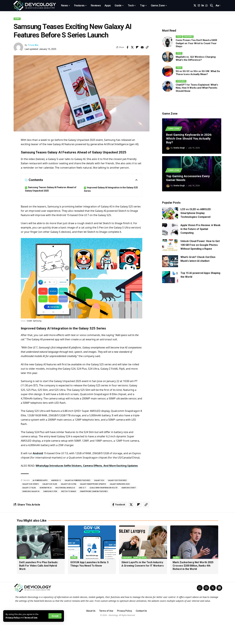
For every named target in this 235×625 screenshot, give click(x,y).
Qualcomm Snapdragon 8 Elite (104, 488)
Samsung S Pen (50, 491)
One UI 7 (82, 488)
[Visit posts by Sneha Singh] (168, 148)
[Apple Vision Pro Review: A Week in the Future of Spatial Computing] (170, 229)
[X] (195, 5)
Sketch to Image (68, 491)
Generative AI (46, 488)
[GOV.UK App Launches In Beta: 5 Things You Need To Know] (92, 542)
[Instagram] (199, 5)
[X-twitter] (213, 588)
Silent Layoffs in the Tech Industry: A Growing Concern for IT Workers (142, 564)
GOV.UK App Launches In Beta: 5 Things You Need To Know (89, 564)
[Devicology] (35, 5)
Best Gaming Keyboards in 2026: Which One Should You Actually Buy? (189, 138)
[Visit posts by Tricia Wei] (18, 47)
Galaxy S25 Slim (50, 484)
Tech (179, 36)
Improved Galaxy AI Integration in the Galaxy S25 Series (111, 189)
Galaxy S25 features (117, 480)
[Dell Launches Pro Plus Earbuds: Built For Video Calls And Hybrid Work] (41, 542)
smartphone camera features (94, 491)
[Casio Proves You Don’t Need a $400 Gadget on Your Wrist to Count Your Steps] (167, 41)
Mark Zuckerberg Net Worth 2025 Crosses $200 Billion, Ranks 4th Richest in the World (193, 566)
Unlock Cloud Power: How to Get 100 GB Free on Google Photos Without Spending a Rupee (200, 245)
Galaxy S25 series (30, 484)
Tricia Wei (33, 45)
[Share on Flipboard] (137, 47)
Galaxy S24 (99, 480)
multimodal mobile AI (65, 488)
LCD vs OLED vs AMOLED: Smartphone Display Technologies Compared (195, 213)
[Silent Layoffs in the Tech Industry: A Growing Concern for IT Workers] (143, 542)
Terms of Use (30, 617)
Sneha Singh (179, 148)
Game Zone (173, 128)
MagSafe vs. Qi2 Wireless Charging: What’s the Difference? (196, 58)
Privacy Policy (13, 617)
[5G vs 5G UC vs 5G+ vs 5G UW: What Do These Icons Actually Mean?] (167, 71)
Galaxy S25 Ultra (68, 484)
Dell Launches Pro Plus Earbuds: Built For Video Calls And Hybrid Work (38, 566)
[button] (55, 616)
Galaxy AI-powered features (77, 480)
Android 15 (56, 480)
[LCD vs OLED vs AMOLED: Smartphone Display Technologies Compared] (170, 213)
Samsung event (128, 488)
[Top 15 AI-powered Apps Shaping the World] (170, 277)
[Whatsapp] (200, 588)
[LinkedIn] (203, 5)
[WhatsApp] (206, 5)
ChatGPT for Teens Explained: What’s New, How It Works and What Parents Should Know (197, 87)
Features (188, 36)
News (17, 19)
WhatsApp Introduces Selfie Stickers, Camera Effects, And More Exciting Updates (87, 465)
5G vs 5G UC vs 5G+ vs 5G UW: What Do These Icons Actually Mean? (198, 73)
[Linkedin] (219, 588)
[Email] (142, 47)
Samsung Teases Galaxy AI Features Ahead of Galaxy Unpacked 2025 (50, 189)
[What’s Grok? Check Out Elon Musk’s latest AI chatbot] (170, 261)
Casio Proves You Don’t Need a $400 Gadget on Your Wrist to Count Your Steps (196, 43)
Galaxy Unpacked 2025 (120, 484)
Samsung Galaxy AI (31, 491)
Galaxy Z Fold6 (29, 488)
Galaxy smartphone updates (93, 484)
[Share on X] (132, 47)
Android (38, 453)
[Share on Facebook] (127, 47)
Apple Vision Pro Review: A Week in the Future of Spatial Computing (200, 229)
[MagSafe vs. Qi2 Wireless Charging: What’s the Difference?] (167, 56)
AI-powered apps (40, 480)
